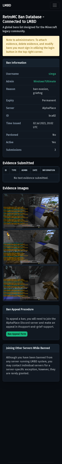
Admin (10, 81)
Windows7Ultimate (45, 81)
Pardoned (12, 134)
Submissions (13, 149)
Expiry (10, 100)
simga (52, 73)
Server (10, 108)
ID (7, 115)
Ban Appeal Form (17, 334)
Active (9, 142)
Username (12, 73)
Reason (10, 89)
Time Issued (13, 123)
